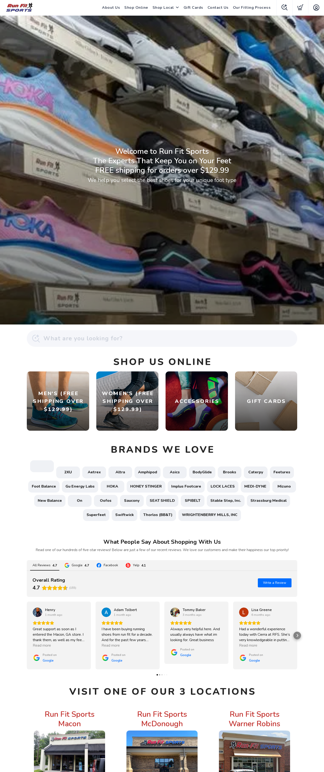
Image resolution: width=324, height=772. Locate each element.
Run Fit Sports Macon (70, 719)
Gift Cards (193, 7)
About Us (111, 7)
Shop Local (163, 7)
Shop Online (136, 7)
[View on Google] (37, 612)
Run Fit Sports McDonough (162, 719)
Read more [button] (42, 645)
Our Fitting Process (252, 7)
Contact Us (218, 7)
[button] (27, 635)
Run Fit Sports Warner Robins (254, 719)
